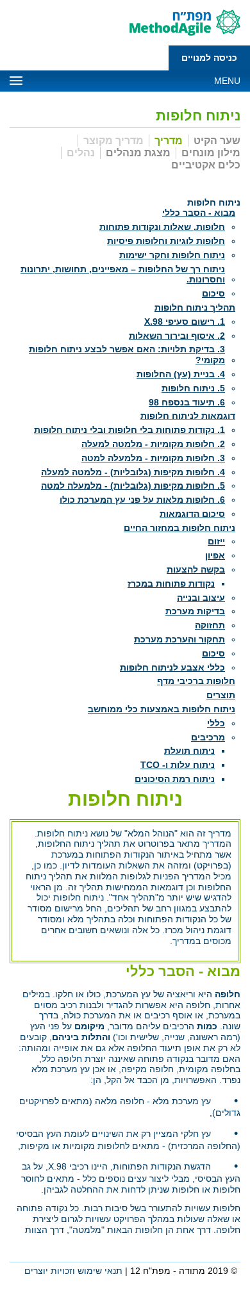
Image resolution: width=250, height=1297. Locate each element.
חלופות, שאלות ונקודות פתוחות (162, 227)
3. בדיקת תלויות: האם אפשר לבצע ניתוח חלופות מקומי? (127, 354)
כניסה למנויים (209, 58)
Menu (227, 81)
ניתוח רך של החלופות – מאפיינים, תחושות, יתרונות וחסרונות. (123, 274)
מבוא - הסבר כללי (198, 213)
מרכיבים (208, 737)
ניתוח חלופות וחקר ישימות (172, 255)
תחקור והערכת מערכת (179, 639)
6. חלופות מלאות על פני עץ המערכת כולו (142, 499)
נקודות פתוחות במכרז (171, 583)
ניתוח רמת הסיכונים (175, 779)
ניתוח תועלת (189, 751)
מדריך (168, 140)
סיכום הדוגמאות (192, 514)
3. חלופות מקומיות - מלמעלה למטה (153, 458)
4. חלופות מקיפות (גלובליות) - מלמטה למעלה (133, 472)
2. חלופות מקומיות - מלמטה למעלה (153, 444)
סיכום (213, 293)
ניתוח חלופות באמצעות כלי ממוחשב (161, 709)
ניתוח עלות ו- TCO (177, 765)
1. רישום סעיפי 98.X (184, 321)
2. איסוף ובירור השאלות (177, 335)
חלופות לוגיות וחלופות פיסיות (166, 241)
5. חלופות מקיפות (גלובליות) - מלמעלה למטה (133, 485)
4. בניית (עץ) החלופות (181, 374)
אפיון (215, 555)
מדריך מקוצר (113, 140)
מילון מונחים (210, 152)
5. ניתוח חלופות (193, 388)
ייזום (216, 541)
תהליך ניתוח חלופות (194, 307)
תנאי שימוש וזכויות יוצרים (73, 1271)
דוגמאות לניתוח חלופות (187, 416)
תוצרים (220, 695)
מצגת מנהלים (138, 152)
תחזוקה (210, 625)
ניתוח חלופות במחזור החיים (179, 528)
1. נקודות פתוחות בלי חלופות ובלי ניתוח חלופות (129, 430)
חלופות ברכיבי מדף (196, 681)
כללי (216, 723)
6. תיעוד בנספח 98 (187, 402)
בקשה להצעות (196, 569)
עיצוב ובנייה (201, 597)
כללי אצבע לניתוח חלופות (172, 667)
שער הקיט (217, 140)
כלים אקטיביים (205, 164)
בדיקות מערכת (195, 611)
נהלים (81, 152)
